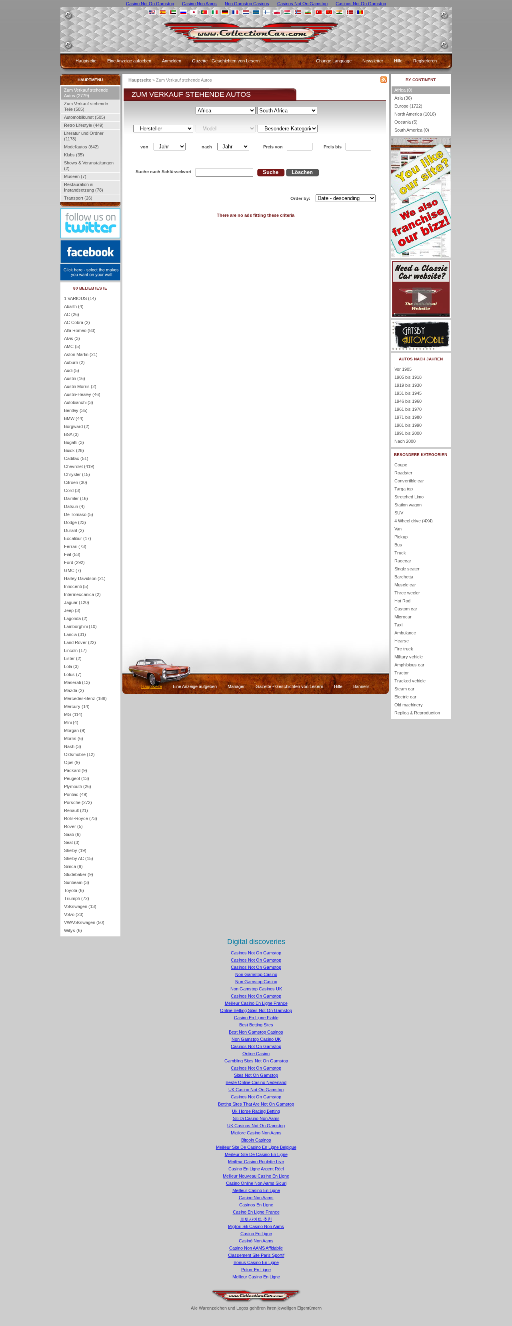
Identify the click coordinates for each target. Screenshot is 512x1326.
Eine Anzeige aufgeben (129, 60)
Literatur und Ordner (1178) (84, 136)
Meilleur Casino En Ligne (256, 1190)
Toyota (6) (74, 890)
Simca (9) (73, 866)
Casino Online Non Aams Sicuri (256, 1183)
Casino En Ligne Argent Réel (256, 1168)
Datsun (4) (74, 506)
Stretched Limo (409, 496)
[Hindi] (339, 12)
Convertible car (409, 480)
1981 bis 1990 (408, 425)
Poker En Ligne (256, 1269)
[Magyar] (287, 12)
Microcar (403, 616)
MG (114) (73, 714)
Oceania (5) (406, 122)
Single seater (407, 568)
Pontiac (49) (76, 794)
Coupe (400, 464)
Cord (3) (72, 490)
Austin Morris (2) (80, 386)
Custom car (405, 608)
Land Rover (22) (80, 642)
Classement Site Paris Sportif (256, 1255)
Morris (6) (73, 738)
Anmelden (171, 60)
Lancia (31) (75, 634)
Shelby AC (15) (78, 858)
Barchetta (403, 576)
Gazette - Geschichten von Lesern (226, 60)
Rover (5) (73, 826)
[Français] (235, 12)
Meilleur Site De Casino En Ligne (256, 1154)
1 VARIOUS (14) (80, 298)
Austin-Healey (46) (82, 394)
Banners (361, 686)
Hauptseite (86, 60)
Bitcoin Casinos (256, 1140)
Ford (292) (74, 562)
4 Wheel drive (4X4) (413, 520)
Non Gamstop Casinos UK (256, 988)
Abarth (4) (74, 306)
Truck (400, 552)
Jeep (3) (72, 610)
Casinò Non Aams (256, 1240)
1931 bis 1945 (408, 393)
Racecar (402, 560)
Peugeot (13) (76, 778)
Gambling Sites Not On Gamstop (256, 1060)
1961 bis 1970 (408, 409)
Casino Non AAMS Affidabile (256, 1248)
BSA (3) (71, 434)
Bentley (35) (76, 410)
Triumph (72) (76, 898)
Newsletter (372, 60)
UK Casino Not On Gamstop (256, 1089)
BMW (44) (74, 418)
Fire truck (403, 648)
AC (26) (71, 314)
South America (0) (411, 130)
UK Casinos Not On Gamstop (256, 1125)
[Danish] (350, 12)
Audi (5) (71, 370)
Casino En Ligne (256, 1233)
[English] (152, 12)
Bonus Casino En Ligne (256, 1262)
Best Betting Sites (256, 1024)
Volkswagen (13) (80, 906)
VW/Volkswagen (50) (84, 922)
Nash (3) (72, 746)
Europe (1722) (408, 106)
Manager (236, 686)
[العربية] (173, 12)
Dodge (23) (75, 522)
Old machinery (408, 704)
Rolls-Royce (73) (80, 818)
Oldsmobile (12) (79, 754)
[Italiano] (214, 12)
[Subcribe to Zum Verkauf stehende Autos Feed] (383, 81)
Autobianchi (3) (78, 402)
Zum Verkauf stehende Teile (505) (86, 106)
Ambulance (405, 632)
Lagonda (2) (76, 618)
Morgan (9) (75, 730)
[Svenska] (256, 12)
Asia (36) (403, 98)
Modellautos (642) (81, 146)
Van (398, 528)
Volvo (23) (74, 914)
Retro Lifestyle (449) (84, 125)
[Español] (162, 12)
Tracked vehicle (410, 680)
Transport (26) (78, 198)
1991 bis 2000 (408, 433)
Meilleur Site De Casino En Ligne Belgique (256, 1147)
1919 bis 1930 (408, 385)
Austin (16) (74, 378)
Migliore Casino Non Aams (256, 1132)
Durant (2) (74, 530)
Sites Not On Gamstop (256, 1075)
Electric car (405, 696)
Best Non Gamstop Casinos (256, 1032)
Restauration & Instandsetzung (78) (83, 187)
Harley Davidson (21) (85, 578)
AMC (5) (72, 346)
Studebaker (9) (78, 874)
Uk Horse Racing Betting (256, 1111)
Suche (270, 172)
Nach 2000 (405, 441)
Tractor (401, 672)
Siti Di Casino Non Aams (256, 1118)
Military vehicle (408, 656)
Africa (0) (403, 90)
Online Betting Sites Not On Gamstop (256, 1010)
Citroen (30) (75, 482)
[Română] (360, 12)
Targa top (403, 488)
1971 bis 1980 (408, 417)
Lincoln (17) (75, 650)
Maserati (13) (77, 682)
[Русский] (183, 12)
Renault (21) (76, 810)
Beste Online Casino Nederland (256, 1082)
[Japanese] (194, 12)
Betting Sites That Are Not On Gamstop (256, 1104)
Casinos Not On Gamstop (256, 952)
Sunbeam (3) (76, 882)
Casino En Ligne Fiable (256, 1017)
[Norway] (298, 12)
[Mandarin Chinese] (329, 12)
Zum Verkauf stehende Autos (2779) (86, 93)
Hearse (401, 640)
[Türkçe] (318, 12)
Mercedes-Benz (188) (85, 698)
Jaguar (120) (76, 602)
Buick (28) (74, 450)
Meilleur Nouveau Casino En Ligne (256, 1176)
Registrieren (425, 60)
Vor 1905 (403, 369)
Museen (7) (75, 176)
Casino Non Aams (256, 1197)
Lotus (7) (73, 674)
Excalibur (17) (77, 538)
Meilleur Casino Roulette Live (256, 1161)
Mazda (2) (74, 690)
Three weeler (407, 592)
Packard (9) (75, 770)
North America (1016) (415, 114)
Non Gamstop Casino (256, 974)
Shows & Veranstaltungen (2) (89, 165)
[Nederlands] (246, 12)
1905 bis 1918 (408, 377)
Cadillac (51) (76, 458)
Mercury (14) (77, 706)
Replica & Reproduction (417, 712)
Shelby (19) (75, 850)
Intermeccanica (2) (82, 594)
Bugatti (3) (74, 442)
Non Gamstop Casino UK (256, 1039)
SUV (398, 512)
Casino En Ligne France (256, 1212)
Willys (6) (73, 930)
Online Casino (256, 1053)
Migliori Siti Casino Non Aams (256, 1226)
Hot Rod (402, 600)
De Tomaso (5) (78, 514)
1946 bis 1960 (408, 401)
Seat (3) (72, 842)
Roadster (403, 472)
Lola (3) (71, 666)
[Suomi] (266, 12)
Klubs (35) (74, 154)
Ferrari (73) (75, 546)
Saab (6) (72, 834)
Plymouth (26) (77, 786)
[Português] (204, 12)
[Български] (308, 12)
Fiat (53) (72, 554)
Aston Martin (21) (81, 354)
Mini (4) (71, 722)
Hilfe (398, 60)
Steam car (404, 688)
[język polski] (277, 12)
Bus (398, 544)
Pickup (401, 536)
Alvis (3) (72, 338)
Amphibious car (409, 664)
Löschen (302, 172)
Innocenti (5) (76, 586)
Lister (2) (73, 658)
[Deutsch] (225, 12)
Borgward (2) (77, 426)
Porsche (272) (78, 802)
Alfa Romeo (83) (80, 330)
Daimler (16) (76, 498)
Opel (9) (72, 762)
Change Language (334, 60)
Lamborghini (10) (80, 626)
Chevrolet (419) (79, 466)
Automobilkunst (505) (84, 117)
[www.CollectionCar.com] (256, 45)
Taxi (398, 624)
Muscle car (405, 584)
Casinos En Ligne (256, 1204)
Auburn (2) (74, 362)
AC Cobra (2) (77, 322)
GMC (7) (72, 570)
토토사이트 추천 (256, 1219)
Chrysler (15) (77, 474)
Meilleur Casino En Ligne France (256, 1003)
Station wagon (408, 504)
